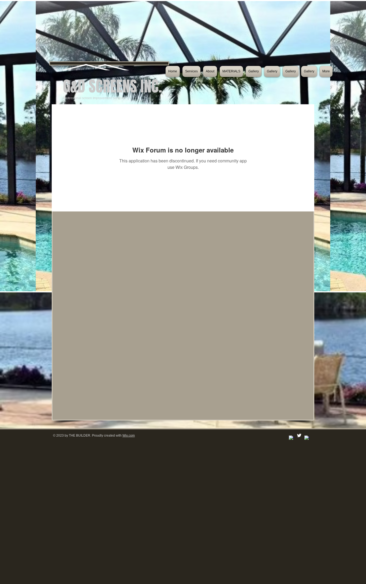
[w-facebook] (291, 438)
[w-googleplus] (306, 438)
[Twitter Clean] (299, 435)
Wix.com (128, 435)
